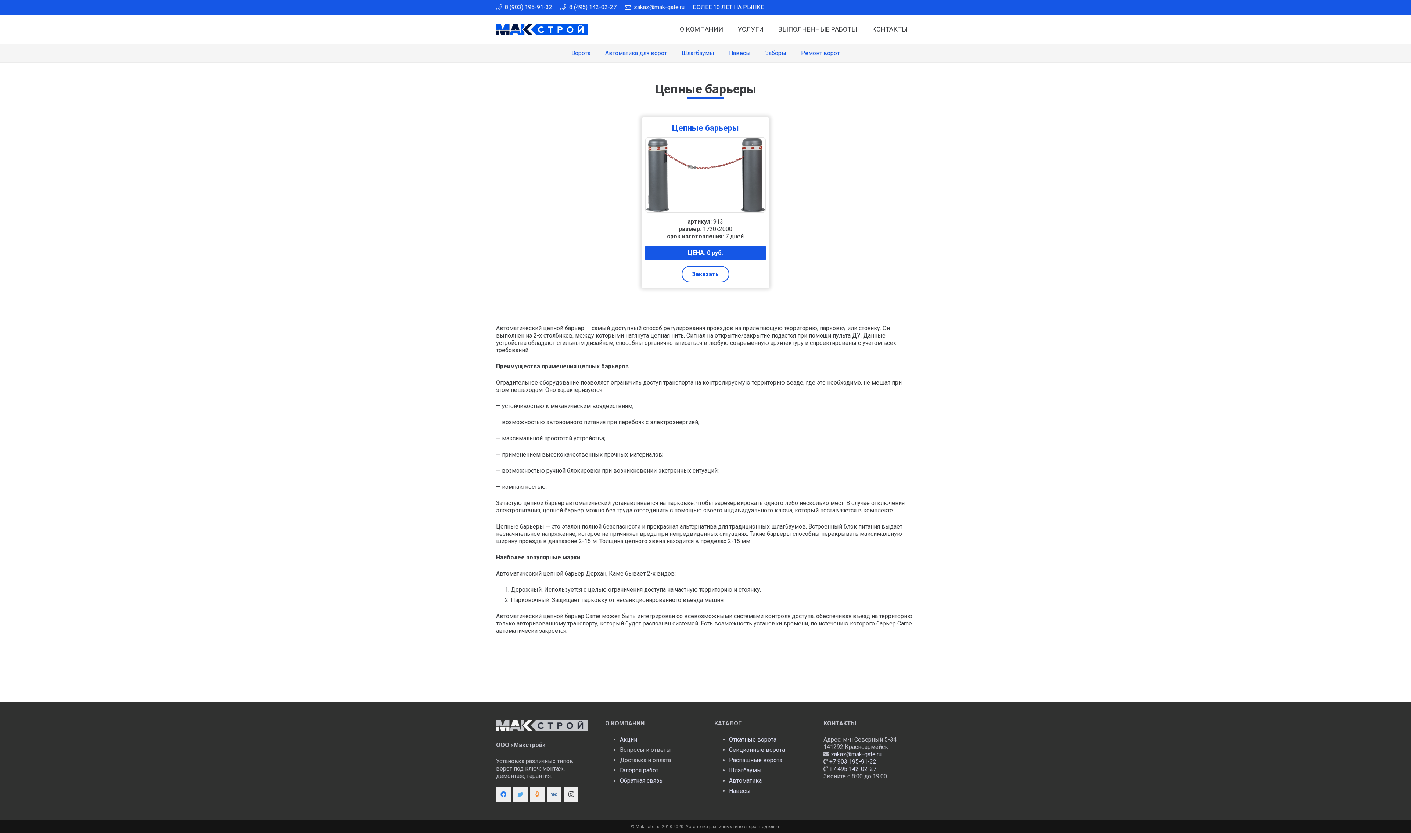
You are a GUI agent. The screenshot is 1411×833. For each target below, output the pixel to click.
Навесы (740, 790)
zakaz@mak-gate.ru (856, 754)
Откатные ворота (752, 739)
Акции (628, 739)
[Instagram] (571, 794)
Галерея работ (639, 770)
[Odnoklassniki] (537, 794)
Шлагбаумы (745, 770)
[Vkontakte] (554, 794)
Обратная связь (641, 780)
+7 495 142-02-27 (852, 768)
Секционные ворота (757, 749)
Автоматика (745, 780)
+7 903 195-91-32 (852, 761)
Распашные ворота (755, 760)
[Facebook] (503, 794)
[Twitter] (520, 794)
